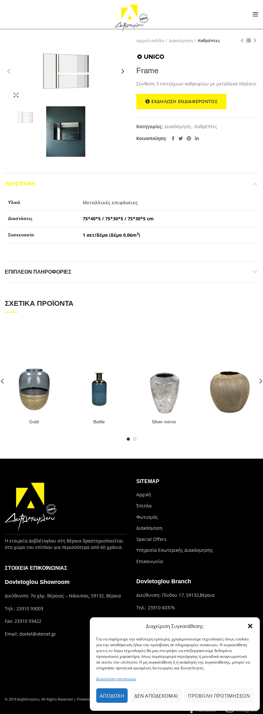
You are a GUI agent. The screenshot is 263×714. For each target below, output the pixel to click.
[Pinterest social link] (189, 138)
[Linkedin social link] (197, 138)
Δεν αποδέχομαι (156, 695)
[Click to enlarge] (16, 95)
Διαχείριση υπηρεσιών (116, 679)
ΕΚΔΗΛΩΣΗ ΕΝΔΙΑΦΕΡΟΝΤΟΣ (184, 101)
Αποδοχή (112, 695)
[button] (250, 626)
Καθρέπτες (209, 40)
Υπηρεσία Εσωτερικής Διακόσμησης (174, 550)
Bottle (99, 421)
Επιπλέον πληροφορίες (38, 272)
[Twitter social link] (180, 138)
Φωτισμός (147, 517)
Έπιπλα (144, 506)
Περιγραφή (20, 184)
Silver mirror (164, 421)
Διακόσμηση (181, 40)
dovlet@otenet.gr (37, 634)
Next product (255, 40)
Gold (34, 421)
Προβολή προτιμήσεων (219, 695)
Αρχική (143, 494)
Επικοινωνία (149, 561)
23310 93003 (29, 608)
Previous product (242, 40)
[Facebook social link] (173, 138)
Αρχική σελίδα (150, 40)
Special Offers (151, 539)
